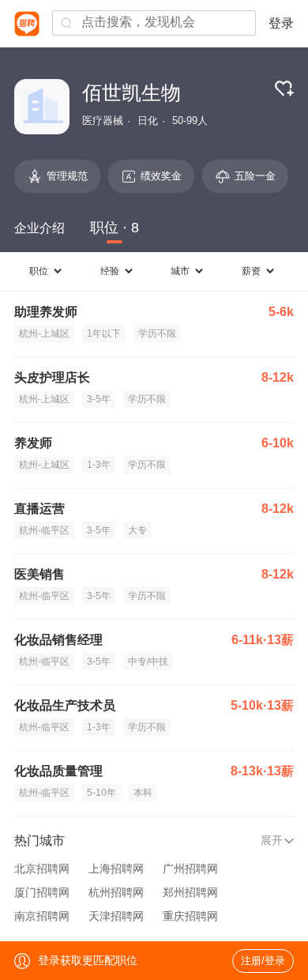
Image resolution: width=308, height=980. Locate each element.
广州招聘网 (190, 868)
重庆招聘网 (190, 916)
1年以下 (104, 333)
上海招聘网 (116, 868)
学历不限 (157, 333)
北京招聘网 (41, 868)
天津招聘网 (116, 916)
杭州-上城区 (44, 333)
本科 (142, 792)
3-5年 (99, 399)
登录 (281, 23)
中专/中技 (148, 661)
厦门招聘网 (41, 892)
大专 (137, 530)
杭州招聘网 (116, 892)
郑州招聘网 (190, 892)
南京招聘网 (41, 916)
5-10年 (101, 792)
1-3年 (99, 464)
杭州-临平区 (44, 530)
